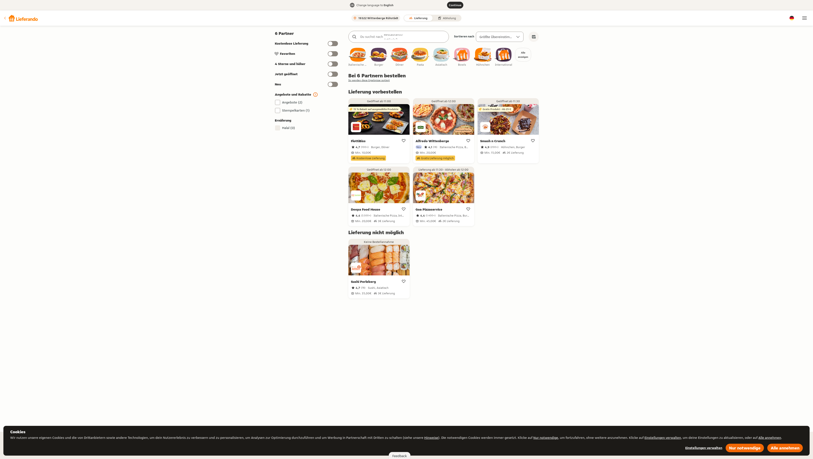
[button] (20, 18)
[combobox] (403, 36)
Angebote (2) (292, 102)
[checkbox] (357, 57)
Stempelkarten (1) (296, 110)
